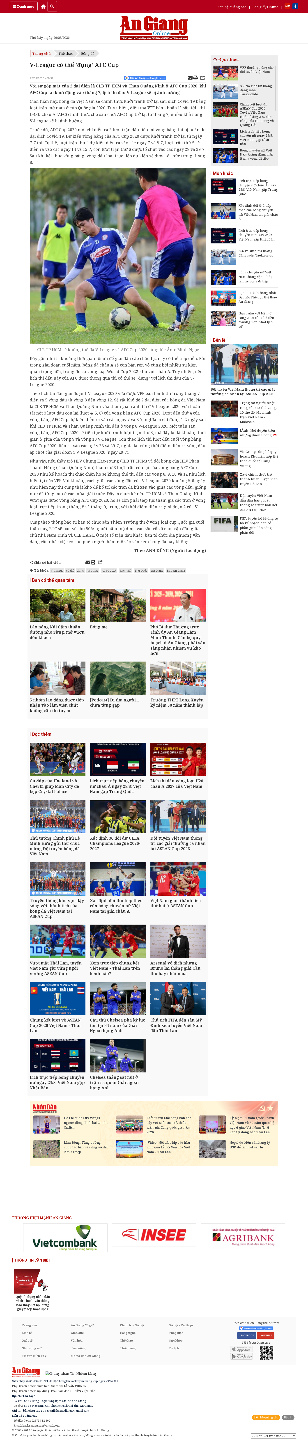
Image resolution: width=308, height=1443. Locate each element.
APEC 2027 (109, 570)
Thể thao (66, 53)
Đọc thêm (41, 734)
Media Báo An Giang (86, 1356)
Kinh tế (27, 1333)
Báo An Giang (176, 570)
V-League (57, 570)
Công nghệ (128, 1333)
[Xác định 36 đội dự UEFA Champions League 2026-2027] (118, 817)
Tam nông (78, 1348)
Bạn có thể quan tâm (53, 580)
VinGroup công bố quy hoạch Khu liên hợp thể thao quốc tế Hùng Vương (259, 458)
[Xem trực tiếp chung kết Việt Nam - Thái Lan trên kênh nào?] (118, 942)
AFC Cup (92, 570)
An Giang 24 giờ (82, 1325)
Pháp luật (176, 1333)
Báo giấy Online (265, 7)
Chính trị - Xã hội (132, 1325)
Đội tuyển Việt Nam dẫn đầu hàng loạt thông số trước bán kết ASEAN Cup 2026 (258, 502)
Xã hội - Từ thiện (181, 1325)
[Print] (195, 78)
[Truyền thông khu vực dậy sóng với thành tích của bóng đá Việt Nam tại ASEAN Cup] (57, 879)
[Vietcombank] (65, 1237)
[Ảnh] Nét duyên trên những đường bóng (257, 432)
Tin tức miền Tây (34, 1356)
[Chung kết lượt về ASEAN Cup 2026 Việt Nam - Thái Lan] (57, 999)
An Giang (157, 570)
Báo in (288, 1417)
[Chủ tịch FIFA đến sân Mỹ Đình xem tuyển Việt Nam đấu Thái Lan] (178, 999)
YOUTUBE (265, 1335)
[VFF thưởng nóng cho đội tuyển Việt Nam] (225, 74)
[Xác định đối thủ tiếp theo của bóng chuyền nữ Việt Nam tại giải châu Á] (118, 879)
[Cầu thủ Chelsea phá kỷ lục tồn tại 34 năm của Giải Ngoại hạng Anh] (118, 999)
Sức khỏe (176, 1340)
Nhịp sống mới (32, 1348)
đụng (80, 570)
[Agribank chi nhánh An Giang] (243, 1236)
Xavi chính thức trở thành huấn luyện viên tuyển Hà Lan (259, 479)
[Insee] (154, 1234)
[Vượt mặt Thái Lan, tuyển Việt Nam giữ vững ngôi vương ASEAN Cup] (57, 942)
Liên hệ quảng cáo (231, 7)
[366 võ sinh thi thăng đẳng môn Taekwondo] (225, 92)
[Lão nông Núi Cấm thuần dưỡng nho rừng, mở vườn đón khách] (57, 606)
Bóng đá (87, 53)
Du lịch (174, 1348)
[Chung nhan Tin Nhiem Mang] (69, 1373)
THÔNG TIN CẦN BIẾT (32, 1260)
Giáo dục (77, 1333)
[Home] (43, 6)
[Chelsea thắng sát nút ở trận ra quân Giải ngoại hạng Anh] (118, 1056)
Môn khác (223, 173)
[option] (65, 1237)
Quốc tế (27, 1340)
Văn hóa (77, 1340)
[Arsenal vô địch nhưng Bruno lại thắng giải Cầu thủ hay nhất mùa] (178, 942)
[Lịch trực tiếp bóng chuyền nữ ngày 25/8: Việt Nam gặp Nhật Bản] (57, 1056)
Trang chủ (41, 53)
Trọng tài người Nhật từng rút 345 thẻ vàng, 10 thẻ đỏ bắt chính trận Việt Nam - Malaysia (258, 412)
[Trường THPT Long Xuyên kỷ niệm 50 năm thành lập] (178, 679)
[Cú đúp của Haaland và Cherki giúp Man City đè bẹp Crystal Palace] (57, 760)
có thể (70, 570)
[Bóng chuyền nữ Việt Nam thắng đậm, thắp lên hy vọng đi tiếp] (225, 156)
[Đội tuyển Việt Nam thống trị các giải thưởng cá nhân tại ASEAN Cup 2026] (178, 817)
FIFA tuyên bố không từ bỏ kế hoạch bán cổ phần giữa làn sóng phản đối (259, 525)
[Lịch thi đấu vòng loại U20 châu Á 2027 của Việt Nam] (178, 760)
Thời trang (128, 1348)
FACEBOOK (246, 1335)
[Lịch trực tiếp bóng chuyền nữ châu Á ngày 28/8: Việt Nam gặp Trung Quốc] (118, 760)
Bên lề (219, 340)
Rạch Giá (125, 570)
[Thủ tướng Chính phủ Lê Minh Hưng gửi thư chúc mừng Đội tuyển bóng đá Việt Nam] (57, 817)
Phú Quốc (141, 570)
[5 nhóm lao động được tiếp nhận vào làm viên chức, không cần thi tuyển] (57, 679)
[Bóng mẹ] (118, 606)
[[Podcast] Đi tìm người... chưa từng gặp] (118, 679)
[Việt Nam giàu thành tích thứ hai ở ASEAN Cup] (178, 879)
